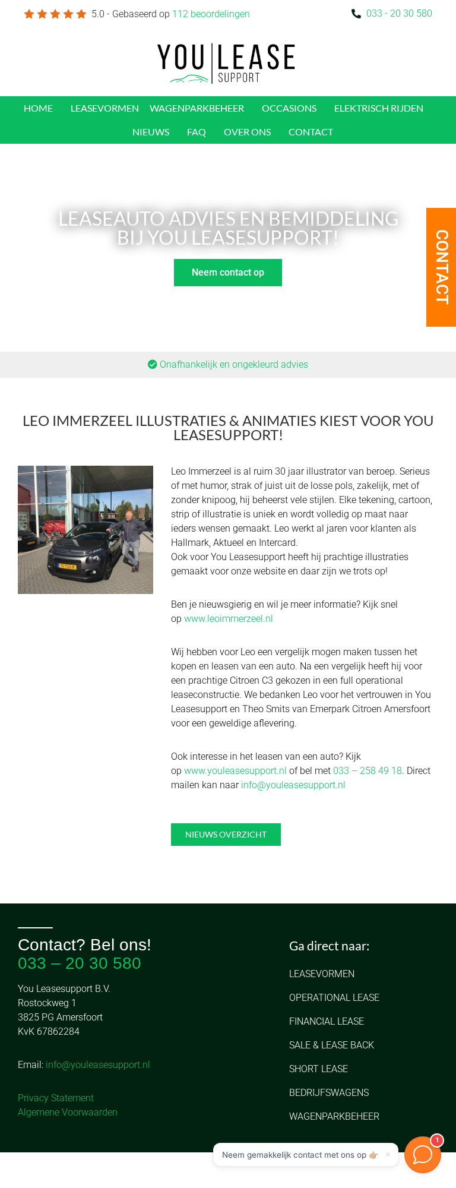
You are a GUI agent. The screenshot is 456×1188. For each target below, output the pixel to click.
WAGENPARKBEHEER (197, 107)
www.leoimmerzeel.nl (228, 618)
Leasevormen (321, 974)
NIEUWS (150, 131)
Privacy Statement (56, 1098)
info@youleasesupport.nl (293, 785)
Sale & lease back (331, 1045)
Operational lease (334, 997)
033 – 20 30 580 (79, 963)
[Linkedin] (48, 1170)
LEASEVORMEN (105, 107)
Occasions (289, 107)
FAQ (196, 131)
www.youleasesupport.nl (235, 770)
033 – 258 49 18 (367, 770)
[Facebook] (24, 1170)
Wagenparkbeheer (334, 1116)
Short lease (318, 1069)
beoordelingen (211, 14)
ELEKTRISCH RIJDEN (378, 107)
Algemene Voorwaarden (68, 1112)
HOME (38, 107)
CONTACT (311, 131)
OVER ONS (247, 131)
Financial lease (326, 1021)
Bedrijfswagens (329, 1092)
